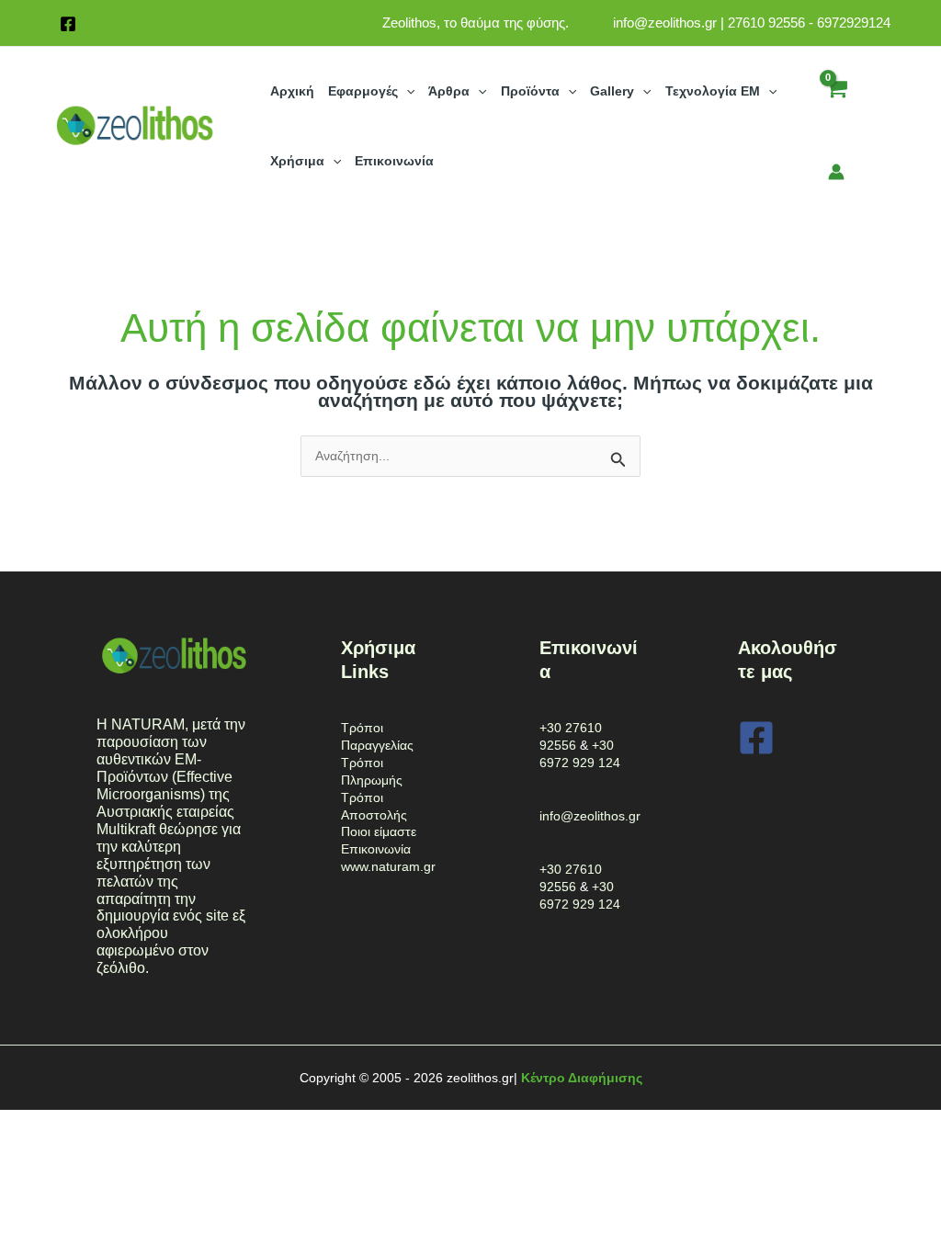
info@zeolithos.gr (665, 22)
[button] (406, 91)
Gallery (612, 91)
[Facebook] (68, 24)
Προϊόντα (530, 91)
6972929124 (853, 22)
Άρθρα (449, 91)
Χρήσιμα (297, 160)
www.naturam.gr (388, 866)
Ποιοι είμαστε (378, 831)
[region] (239, 1110)
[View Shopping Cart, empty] (836, 101)
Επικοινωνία (394, 160)
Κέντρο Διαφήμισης (581, 1077)
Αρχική (292, 91)
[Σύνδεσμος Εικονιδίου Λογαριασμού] (836, 172)
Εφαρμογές (363, 91)
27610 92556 (766, 22)
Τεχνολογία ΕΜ (712, 91)
